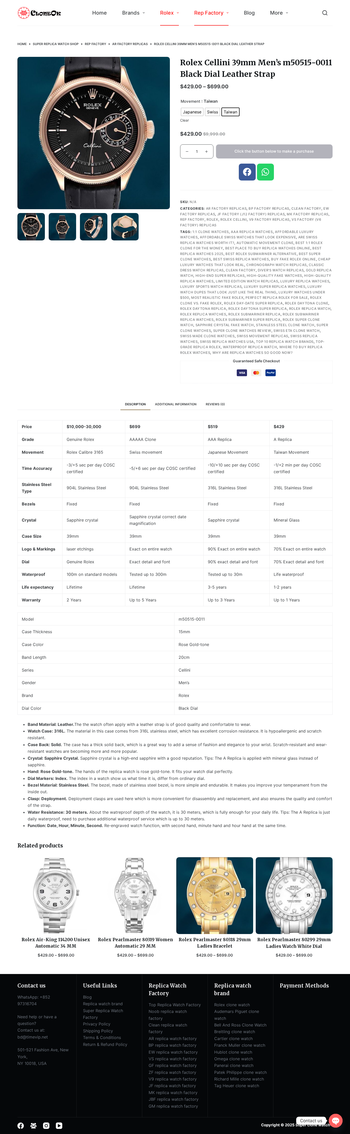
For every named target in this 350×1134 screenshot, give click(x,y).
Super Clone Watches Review (242, 330)
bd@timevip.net (32, 1037)
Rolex (212, 219)
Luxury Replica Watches (304, 281)
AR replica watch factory (173, 1038)
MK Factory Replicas (307, 214)
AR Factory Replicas (226, 208)
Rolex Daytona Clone (306, 303)
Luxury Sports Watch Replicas (211, 286)
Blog (87, 997)
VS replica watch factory (173, 1058)
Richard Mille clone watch (239, 1079)
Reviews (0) (215, 404)
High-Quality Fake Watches (274, 275)
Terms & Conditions (102, 1037)
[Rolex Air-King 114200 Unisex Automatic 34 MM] (55, 895)
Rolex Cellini (233, 219)
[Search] (324, 12)
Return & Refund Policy (105, 1044)
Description (135, 404)
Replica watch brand (103, 1003)
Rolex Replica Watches (203, 314)
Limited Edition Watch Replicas (247, 281)
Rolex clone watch (232, 1004)
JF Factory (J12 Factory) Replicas (251, 214)
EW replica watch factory (173, 1052)
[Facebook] (247, 172)
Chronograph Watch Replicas (276, 265)
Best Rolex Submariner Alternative (260, 254)
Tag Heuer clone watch (236, 1085)
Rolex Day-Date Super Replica (253, 303)
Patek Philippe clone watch (240, 1072)
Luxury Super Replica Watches (274, 286)
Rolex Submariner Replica (254, 314)
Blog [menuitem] (249, 13)
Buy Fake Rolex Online (293, 259)
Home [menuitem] (99, 13)
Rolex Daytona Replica (203, 308)
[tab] (135, 404)
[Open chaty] (336, 1121)
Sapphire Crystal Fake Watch (224, 325)
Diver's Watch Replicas (281, 270)
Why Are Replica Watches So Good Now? (252, 353)
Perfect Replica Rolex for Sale (276, 297)
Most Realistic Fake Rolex (217, 297)
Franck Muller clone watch (239, 1045)
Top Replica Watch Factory (175, 1004)
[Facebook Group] (33, 1125)
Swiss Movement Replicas (262, 336)
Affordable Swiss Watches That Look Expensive (248, 237)
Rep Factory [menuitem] (208, 13)
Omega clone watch (233, 1058)
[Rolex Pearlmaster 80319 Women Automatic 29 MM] (135, 895)
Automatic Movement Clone (265, 243)
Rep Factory (192, 219)
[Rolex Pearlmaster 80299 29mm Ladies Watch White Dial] (294, 895)
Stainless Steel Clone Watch (285, 325)
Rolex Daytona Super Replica (257, 308)
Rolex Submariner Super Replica (248, 319)
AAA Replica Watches (252, 232)
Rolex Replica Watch (310, 308)
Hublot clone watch (233, 1052)
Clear (184, 120)
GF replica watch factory (173, 1065)
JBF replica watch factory (174, 1099)
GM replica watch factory (173, 1106)
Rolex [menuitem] (167, 13)
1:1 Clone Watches (210, 232)
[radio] (192, 112)
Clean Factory (306, 208)
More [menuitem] (276, 13)
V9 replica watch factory (173, 1079)
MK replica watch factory (173, 1092)
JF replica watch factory (172, 1085)
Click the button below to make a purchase (274, 151)
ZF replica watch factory (172, 1072)
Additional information (176, 404)
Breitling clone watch (234, 1031)
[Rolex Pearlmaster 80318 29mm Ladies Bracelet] (214, 895)
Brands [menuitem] (131, 13)
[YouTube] (59, 1125)
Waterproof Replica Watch (250, 347)
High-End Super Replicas (220, 275)
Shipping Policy (98, 1030)
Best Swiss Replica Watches (241, 259)
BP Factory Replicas (269, 208)
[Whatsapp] (265, 172)
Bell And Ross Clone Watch (240, 1024)
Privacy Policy (96, 1023)
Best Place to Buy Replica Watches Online (267, 248)
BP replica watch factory (173, 1045)
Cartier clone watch (233, 1038)
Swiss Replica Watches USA (227, 342)
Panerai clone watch (233, 1065)
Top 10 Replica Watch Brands (285, 342)
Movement (190, 101)
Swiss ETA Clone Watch (296, 330)
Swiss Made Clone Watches (207, 336)
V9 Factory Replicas (269, 219)
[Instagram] (46, 1125)
